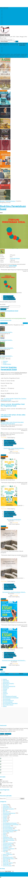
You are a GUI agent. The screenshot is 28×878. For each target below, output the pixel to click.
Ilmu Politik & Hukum (8, 704)
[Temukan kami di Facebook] (6, 759)
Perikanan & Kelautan (8, 848)
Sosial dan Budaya (10, 201)
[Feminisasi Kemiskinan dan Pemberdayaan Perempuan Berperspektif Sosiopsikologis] (2, 354)
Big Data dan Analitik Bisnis (14, 519)
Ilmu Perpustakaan (8, 702)
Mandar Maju (17, 398)
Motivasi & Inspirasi (8, 843)
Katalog (5, 14)
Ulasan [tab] (4, 362)
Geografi (5, 693)
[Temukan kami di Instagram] (6, 765)
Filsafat (5, 690)
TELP (8, 49)
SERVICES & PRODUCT (9, 20)
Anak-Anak (6, 680)
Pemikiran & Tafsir (7, 845)
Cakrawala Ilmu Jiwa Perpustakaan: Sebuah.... (14, 592)
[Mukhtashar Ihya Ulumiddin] (5, 150)
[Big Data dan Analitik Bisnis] (9, 478)
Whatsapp (9, 299)
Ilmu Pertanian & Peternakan (10, 703)
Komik (4, 835)
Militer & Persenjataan (8, 840)
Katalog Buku (6, 23)
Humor (4, 695)
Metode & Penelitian (8, 838)
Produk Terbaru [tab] (7, 364)
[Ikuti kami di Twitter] (6, 762)
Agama (5, 679)
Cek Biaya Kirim (7, 13)
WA (8, 50)
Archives (2, 871)
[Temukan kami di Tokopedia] (6, 771)
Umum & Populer (7, 865)
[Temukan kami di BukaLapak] (6, 774)
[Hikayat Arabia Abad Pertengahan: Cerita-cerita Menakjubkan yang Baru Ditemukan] (5, 128)
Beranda (5, 10)
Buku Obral (6, 685)
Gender (5, 692)
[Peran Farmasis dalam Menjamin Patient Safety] (5, 167)
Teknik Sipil (6, 864)
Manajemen (6, 837)
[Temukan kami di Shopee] (6, 768)
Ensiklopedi (6, 687)
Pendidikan (6, 847)
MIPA (4, 841)
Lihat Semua (8, 733)
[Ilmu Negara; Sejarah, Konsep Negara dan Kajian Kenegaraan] (5, 78)
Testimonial (6, 21)
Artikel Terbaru (7, 24)
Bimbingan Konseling (8, 683)
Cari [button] (17, 41)
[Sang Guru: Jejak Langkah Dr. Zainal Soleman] (5, 178)
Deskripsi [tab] (5, 361)
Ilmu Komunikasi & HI (8, 700)
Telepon (9, 297)
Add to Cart (3, 309)
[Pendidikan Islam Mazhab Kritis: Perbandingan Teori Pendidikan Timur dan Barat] (5, 68)
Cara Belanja (6, 11)
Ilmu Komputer (7, 699)
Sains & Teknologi (7, 854)
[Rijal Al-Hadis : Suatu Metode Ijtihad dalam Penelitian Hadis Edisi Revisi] (14, 423)
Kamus (5, 706)
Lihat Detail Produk (8, 445)
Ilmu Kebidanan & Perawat (10, 696)
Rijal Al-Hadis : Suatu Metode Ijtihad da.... (14, 448)
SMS (8, 47)
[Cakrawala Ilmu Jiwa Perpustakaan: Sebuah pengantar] (9, 549)
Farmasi (5, 689)
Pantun (7, 853)
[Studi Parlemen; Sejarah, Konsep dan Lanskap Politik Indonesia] (2, 330)
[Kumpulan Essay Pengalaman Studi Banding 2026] (9, 621)
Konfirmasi (6, 16)
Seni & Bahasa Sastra (8, 858)
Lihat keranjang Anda (5, 320)
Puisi (4, 851)
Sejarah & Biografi (8, 857)
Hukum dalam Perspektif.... (7, 348)
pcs (1, 669)
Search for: (3, 798)
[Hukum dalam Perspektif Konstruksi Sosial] (2, 346)
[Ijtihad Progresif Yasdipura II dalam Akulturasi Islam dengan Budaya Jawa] (5, 89)
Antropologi (6, 682)
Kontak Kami (22, 44)
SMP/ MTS (5, 861)
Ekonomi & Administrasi (9, 686)
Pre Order (3, 455)
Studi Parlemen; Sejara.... (6, 332)
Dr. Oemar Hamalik (9, 398)
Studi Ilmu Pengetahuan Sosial (9, 368)
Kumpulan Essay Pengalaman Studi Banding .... (14, 660)
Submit (2, 733)
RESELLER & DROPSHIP (9, 19)
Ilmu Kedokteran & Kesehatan (10, 697)
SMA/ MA (5, 860)
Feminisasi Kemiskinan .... (6, 356)
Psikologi (5, 850)
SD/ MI (4, 855)
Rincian (7, 673)
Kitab (4, 834)
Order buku (6, 17)
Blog (4, 810)
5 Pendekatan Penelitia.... (6, 340)
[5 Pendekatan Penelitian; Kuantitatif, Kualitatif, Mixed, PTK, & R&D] (2, 338)
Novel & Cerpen (7, 844)
